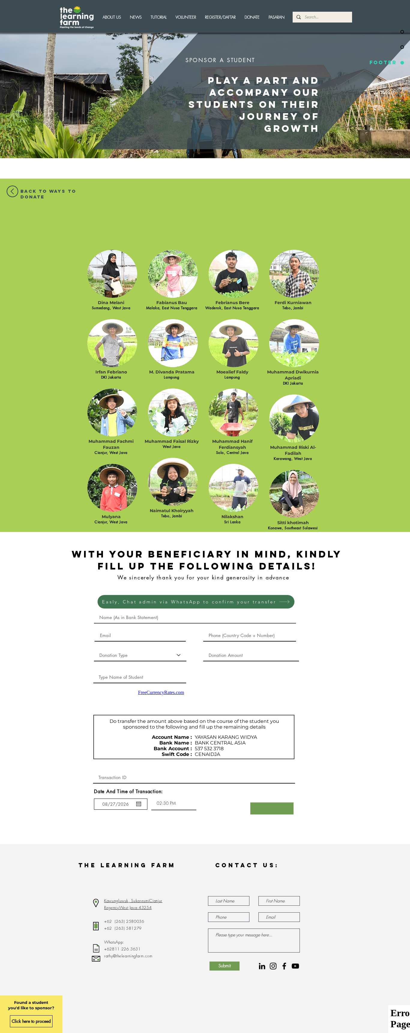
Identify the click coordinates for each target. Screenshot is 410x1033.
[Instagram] (273, 966)
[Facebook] (284, 966)
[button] (185, 17)
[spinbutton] (173, 803)
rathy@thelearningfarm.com (128, 956)
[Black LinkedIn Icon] (262, 966)
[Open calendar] (138, 804)
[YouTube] (295, 966)
